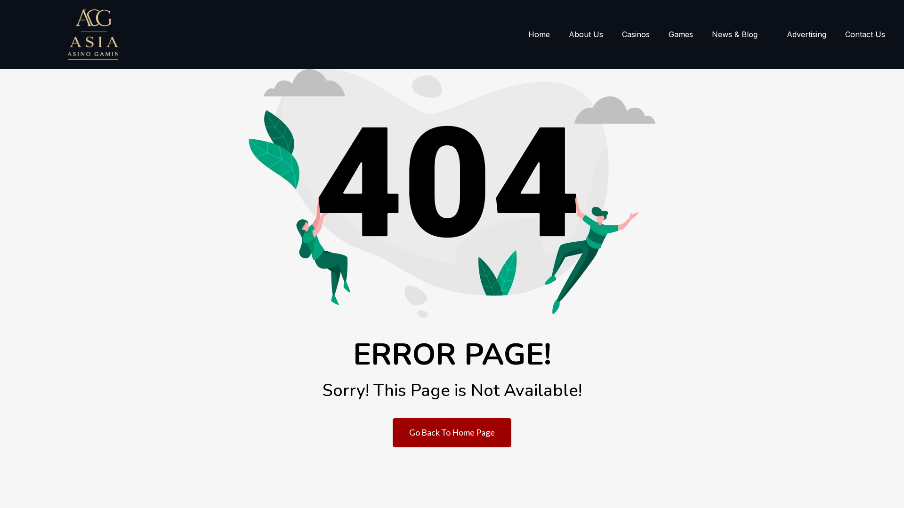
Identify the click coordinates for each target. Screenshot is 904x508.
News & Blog (735, 34)
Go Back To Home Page (452, 432)
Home (539, 34)
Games (681, 34)
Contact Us (865, 34)
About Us (586, 34)
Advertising (806, 34)
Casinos (636, 34)
